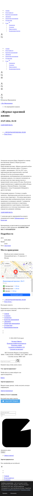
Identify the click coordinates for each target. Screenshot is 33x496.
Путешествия (8, 325)
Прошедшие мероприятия (12, 323)
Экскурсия (7, 245)
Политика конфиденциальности (16, 343)
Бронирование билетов (14, 31)
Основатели (7, 317)
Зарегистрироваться (7, 390)
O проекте (7, 315)
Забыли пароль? (9, 455)
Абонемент (7, 321)
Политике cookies (25, 490)
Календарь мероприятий (11, 319)
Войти (3, 378)
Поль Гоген (8, 134)
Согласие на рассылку (16, 349)
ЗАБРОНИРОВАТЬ (7, 125)
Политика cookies (16, 345)
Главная (6, 313)
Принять (4, 493)
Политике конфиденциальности (11, 490)
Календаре (4, 220)
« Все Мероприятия (6, 103)
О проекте (7, 480)
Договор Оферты (16, 341)
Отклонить (13, 493)
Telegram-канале (19, 218)
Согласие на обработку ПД (16, 347)
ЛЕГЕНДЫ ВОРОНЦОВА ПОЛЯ (15, 132)
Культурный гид (9, 478)
